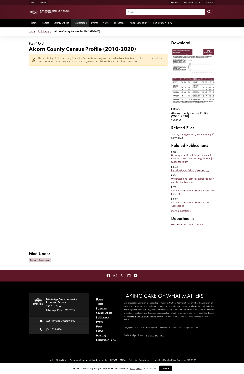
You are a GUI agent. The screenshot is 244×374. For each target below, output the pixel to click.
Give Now (209, 2)
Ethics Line (61, 360)
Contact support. (155, 335)
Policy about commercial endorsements (88, 360)
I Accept (165, 368)
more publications (181, 210)
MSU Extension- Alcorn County (187, 224)
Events (94, 22)
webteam (110, 61)
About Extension (138, 22)
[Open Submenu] (110, 23)
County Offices (61, 22)
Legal (50, 360)
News (106, 22)
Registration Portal (163, 22)
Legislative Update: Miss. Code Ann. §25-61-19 (174, 360)
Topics (45, 22)
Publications (80, 22)
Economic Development (40, 260)
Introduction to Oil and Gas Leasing (190, 170)
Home (34, 22)
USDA (123, 360)
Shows (99, 330)
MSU (33, 2)
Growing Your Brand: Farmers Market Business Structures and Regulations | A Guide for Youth (192, 158)
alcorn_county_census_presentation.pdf (192, 134)
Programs (101, 308)
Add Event (175, 2)
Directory (119, 22)
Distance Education (192, 2)
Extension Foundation (139, 360)
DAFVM (43, 2)
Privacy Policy (136, 368)
